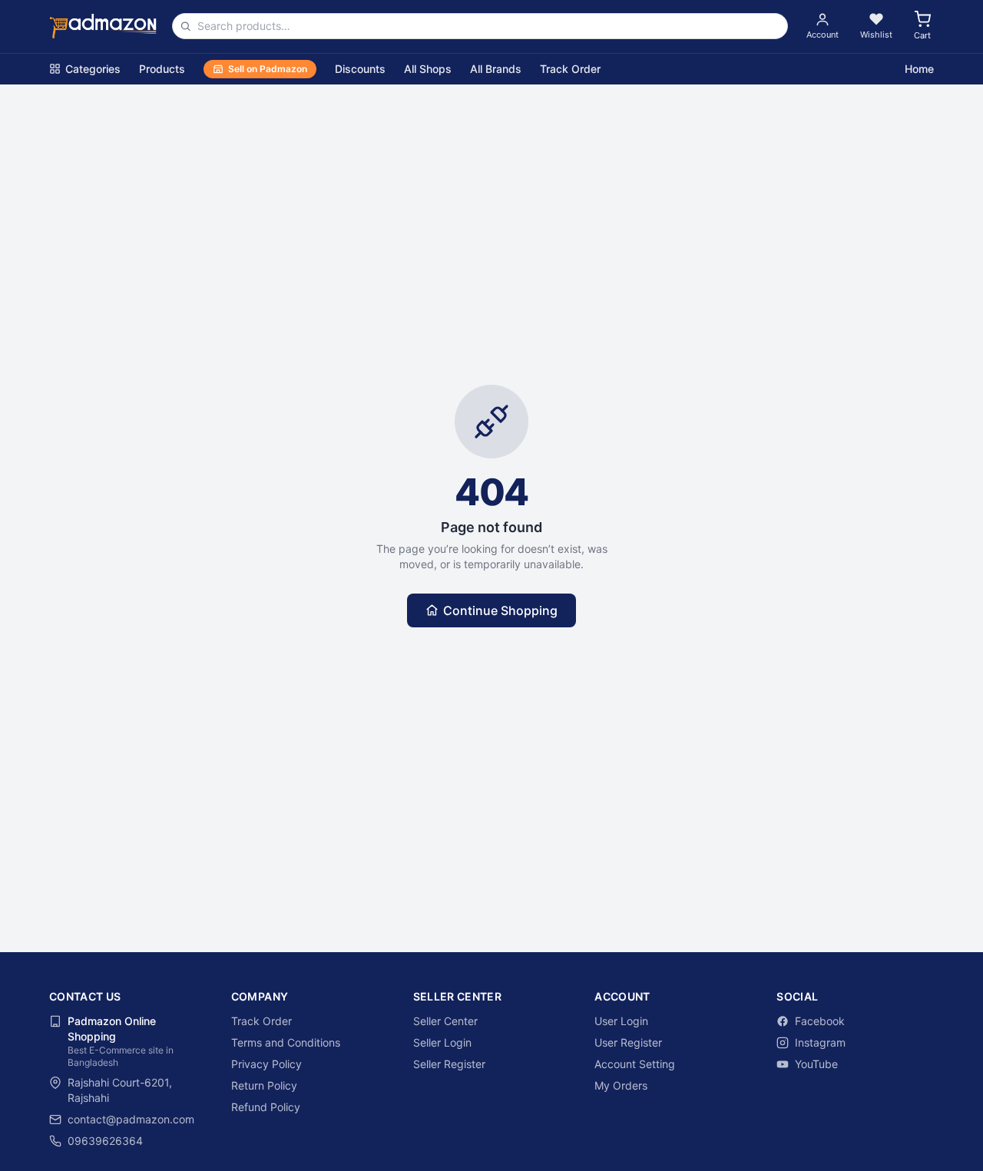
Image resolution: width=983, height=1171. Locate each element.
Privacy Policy (266, 1063)
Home (919, 68)
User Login (621, 1020)
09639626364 (105, 1140)
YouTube (816, 1063)
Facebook (820, 1020)
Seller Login (442, 1042)
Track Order (570, 68)
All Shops (428, 68)
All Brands (495, 68)
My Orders (620, 1085)
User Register (628, 1042)
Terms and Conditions (285, 1042)
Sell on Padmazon (267, 68)
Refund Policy (265, 1106)
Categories (93, 68)
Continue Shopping (500, 610)
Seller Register (449, 1063)
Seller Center (445, 1020)
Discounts (360, 68)
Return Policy (264, 1085)
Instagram (820, 1042)
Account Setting (634, 1063)
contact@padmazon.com (131, 1119)
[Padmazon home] (103, 26)
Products (162, 68)
